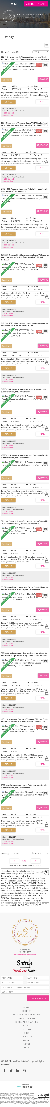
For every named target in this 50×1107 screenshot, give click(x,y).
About (26, 1044)
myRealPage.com (25, 1087)
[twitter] (11, 1070)
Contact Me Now (37, 998)
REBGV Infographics (26, 1022)
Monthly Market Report (26, 1014)
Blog (26, 1033)
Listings (26, 1011)
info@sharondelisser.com (25, 954)
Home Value (26, 1040)
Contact (27, 1047)
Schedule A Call (35, 4)
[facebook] (4, 1070)
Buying (26, 1025)
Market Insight (26, 1018)
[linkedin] (17, 1070)
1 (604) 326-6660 (8, 113)
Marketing (27, 1036)
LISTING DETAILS (8, 102)
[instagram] (24, 1070)
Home (26, 1007)
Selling (26, 1029)
